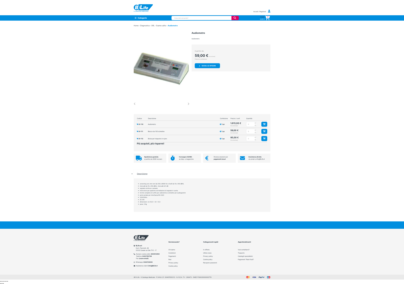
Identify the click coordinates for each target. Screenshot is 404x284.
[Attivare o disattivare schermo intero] (3, 281)
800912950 (155, 254)
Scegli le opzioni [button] (209, 66)
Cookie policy (173, 266)
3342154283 (148, 262)
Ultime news (207, 253)
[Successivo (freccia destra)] (3, 283)
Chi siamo (171, 250)
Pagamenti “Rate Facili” (246, 259)
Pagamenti (172, 256)
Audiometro (152, 124)
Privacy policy (173, 263)
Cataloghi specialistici (245, 256)
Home (136, 26)
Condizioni (172, 253)
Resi (169, 259)
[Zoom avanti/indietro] (1, 281)
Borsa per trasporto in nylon (157, 139)
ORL (153, 26)
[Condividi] (5, 281)
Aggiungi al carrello (264, 124)
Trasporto (241, 253)
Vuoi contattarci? (243, 250)
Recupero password (210, 263)
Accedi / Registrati (259, 11)
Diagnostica (145, 26)
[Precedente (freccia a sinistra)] (1, 283)
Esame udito (161, 26)
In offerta (206, 250)
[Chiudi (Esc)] (7, 281)
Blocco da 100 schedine (156, 131)
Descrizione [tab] (142, 174)
